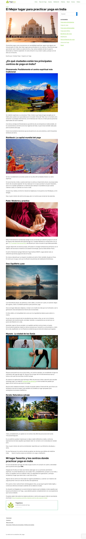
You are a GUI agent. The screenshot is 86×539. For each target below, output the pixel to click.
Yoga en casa (64, 25)
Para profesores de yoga (68, 39)
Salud (68, 2)
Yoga (7, 6)
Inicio (36, 2)
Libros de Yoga (65, 42)
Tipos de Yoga (42, 2)
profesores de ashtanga (29, 381)
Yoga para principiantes (67, 22)
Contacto (8, 520)
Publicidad (8, 518)
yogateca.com (18, 507)
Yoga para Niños (65, 31)
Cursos (73, 2)
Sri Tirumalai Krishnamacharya (17, 243)
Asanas (50, 2)
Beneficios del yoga (66, 33)
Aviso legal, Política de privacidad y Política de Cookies (20, 524)
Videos (78, 2)
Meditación (56, 2)
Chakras (63, 2)
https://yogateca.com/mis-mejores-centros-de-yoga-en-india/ (29, 498)
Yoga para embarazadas (67, 28)
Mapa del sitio (9, 522)
